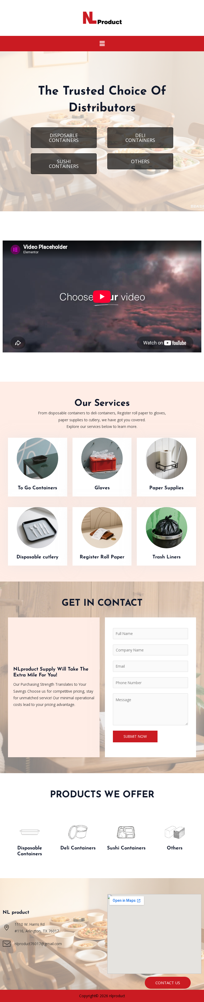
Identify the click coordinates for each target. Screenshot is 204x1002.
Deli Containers (78, 848)
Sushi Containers (126, 848)
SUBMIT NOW (135, 736)
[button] (102, 44)
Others (174, 848)
